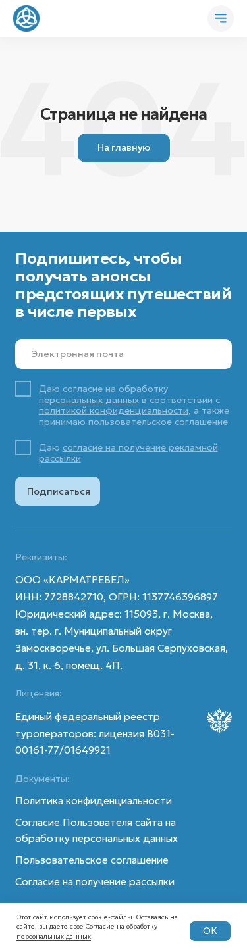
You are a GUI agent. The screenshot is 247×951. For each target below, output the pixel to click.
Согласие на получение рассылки (95, 881)
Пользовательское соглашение (92, 860)
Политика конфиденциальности (93, 800)
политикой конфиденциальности (113, 410)
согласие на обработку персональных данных (103, 394)
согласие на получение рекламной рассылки (128, 452)
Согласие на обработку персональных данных (86, 931)
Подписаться (58, 491)
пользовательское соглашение (158, 421)
